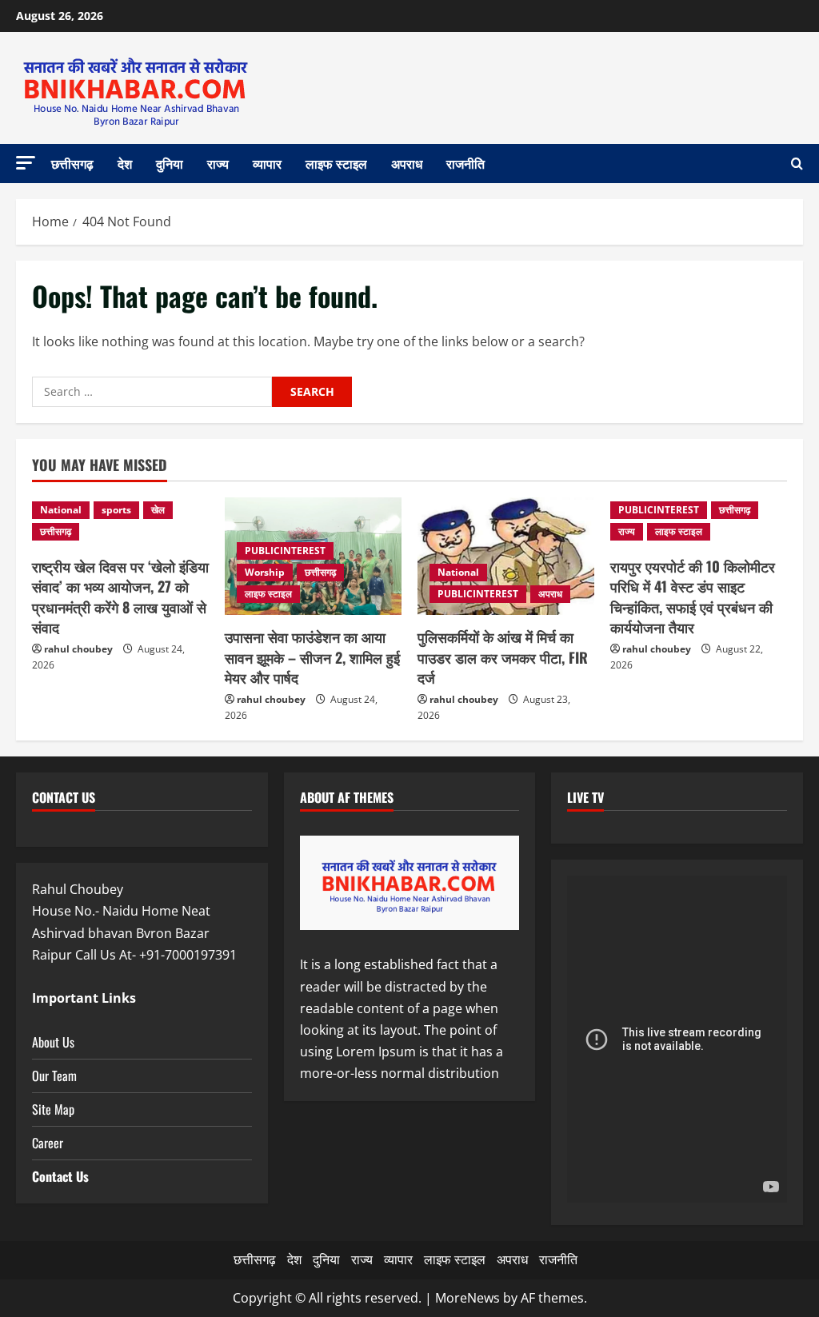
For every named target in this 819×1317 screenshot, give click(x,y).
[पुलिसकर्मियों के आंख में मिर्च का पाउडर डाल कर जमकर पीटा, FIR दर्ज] (505, 556)
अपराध (406, 163)
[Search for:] (152, 392)
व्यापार (267, 163)
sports (116, 510)
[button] (25, 163)
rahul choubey (78, 649)
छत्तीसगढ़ (72, 163)
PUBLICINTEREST (285, 550)
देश (125, 163)
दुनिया (169, 163)
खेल (158, 510)
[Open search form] (797, 164)
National (61, 510)
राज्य (218, 163)
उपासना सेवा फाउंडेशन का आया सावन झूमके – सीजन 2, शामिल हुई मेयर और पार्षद (312, 656)
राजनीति (465, 163)
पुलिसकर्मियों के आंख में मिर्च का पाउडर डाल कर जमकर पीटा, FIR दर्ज (502, 656)
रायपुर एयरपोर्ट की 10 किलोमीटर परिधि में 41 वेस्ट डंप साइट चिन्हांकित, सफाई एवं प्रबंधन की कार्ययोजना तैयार (692, 596)
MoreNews (467, 1298)
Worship (265, 572)
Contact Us (60, 1176)
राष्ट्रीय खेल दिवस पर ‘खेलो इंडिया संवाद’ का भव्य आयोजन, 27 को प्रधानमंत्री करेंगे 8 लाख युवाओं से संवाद (120, 596)
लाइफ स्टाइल (336, 163)
